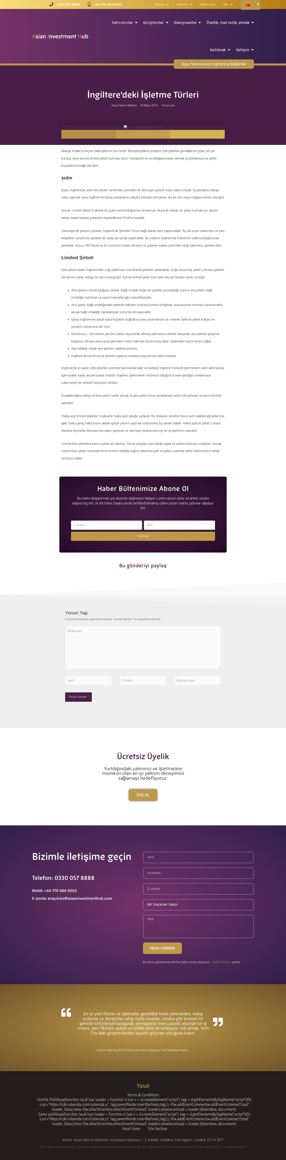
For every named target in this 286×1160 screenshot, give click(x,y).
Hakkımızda (207, 4)
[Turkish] (250, 5)
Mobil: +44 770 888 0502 (54, 890)
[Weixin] (98, 949)
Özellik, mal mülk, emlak (227, 22)
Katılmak (218, 49)
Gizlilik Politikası (221, 962)
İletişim (242, 49)
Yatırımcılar (122, 22)
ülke (226, 4)
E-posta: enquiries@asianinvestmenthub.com (72, 898)
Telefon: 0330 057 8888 (63, 877)
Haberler (182, 4)
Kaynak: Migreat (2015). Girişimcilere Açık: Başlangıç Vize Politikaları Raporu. (143, 1050)
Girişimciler (153, 22)
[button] (88, 134)
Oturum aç (161, 4)
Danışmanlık (185, 22)
